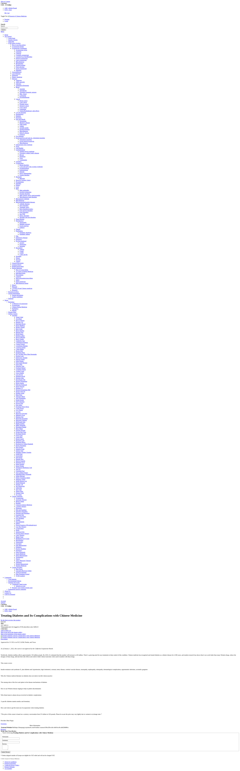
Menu (2, 31)
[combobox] (9, 28)
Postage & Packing (10, 763)
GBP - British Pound (10, 8)
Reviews (3, 729)
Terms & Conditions (10, 762)
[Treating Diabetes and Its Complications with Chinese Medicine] (20, 635)
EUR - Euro (8, 10)
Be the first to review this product (10, 620)
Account (3, 601)
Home (6, 35)
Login (6, 21)
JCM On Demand (9, 594)
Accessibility (8, 768)
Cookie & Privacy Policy (11, 765)
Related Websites (9, 767)
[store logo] (17, 16)
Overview (4, 724)
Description (4, 639)
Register (6, 19)
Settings (3, 603)
